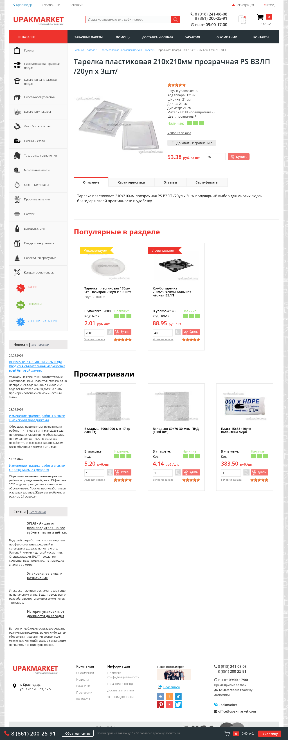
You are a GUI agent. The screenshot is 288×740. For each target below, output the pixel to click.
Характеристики (131, 182)
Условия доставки (120, 697)
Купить (241, 157)
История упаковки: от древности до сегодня (45, 613)
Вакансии (76, 5)
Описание (91, 182)
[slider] (177, 85)
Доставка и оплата (120, 690)
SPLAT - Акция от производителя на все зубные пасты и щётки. (47, 527)
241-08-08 (211, 14)
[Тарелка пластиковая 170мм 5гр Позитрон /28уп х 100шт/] (108, 265)
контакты (261, 37)
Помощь (123, 37)
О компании (85, 673)
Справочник (51, 5)
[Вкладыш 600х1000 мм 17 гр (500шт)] (108, 406)
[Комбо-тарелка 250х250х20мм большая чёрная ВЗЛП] (176, 265)
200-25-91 (211, 18)
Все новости (40, 345)
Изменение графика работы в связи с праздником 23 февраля (37, 467)
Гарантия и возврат (121, 684)
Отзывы (170, 182)
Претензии (84, 692)
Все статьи (37, 512)
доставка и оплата (157, 37)
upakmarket (227, 705)
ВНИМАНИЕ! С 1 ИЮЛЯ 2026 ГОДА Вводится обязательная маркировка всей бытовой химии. (37, 366)
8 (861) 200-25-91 (33, 733)
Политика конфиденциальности (123, 675)
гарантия (192, 37)
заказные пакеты (88, 37)
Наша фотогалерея (170, 667)
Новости (82, 679)
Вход (270, 5)
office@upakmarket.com (236, 711)
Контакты (83, 699)
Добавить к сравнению (194, 143)
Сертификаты (207, 182)
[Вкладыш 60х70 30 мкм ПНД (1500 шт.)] (176, 406)
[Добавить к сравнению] (110, 332)
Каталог (28, 37)
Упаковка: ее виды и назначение (45, 575)
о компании (226, 37)
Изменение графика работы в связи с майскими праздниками (37, 418)
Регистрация (244, 5)
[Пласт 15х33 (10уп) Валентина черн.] (244, 406)
